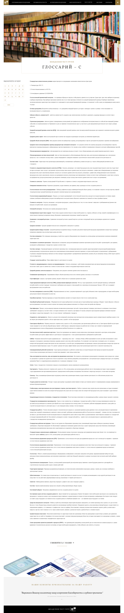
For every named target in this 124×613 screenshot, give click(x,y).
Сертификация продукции (21, 2)
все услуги (88, 2)
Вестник (99, 2)
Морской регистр (75, 2)
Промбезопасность (40, 2)
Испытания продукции (58, 2)
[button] (88, 2)
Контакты (109, 2)
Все (9, 105)
